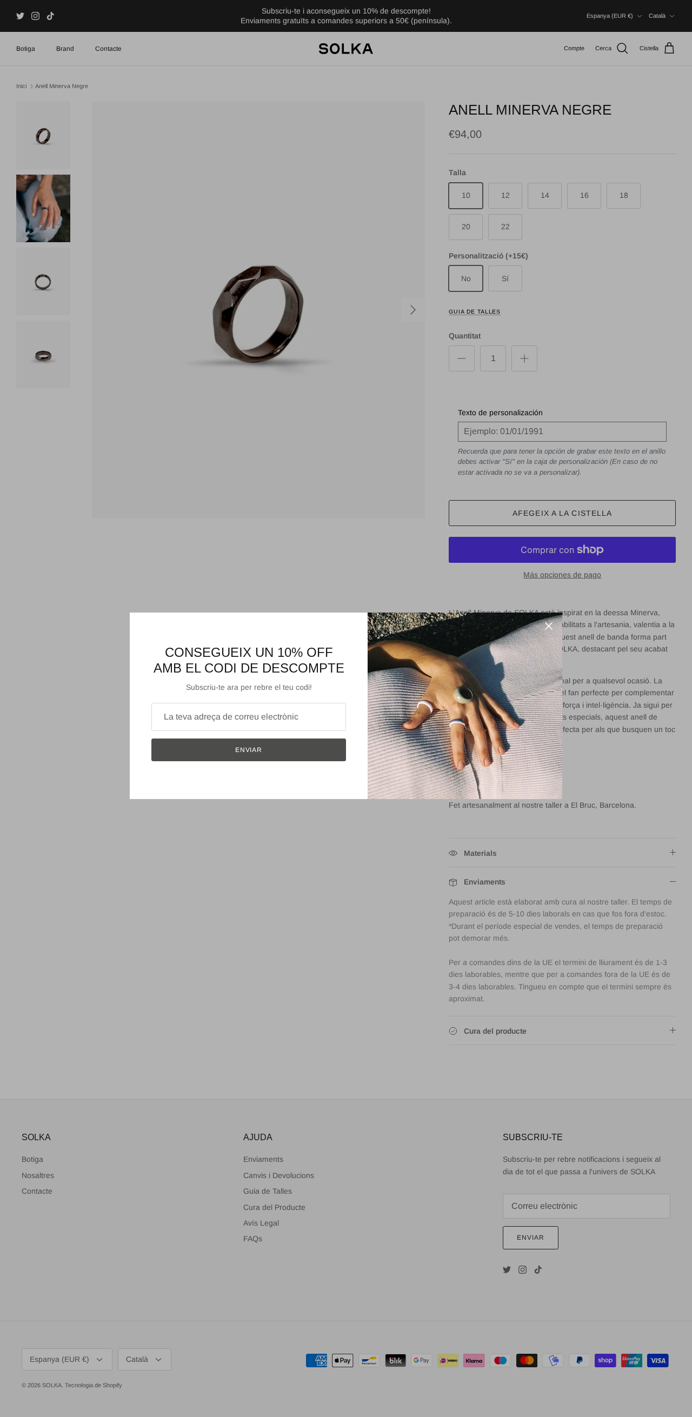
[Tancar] (549, 626)
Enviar (249, 750)
